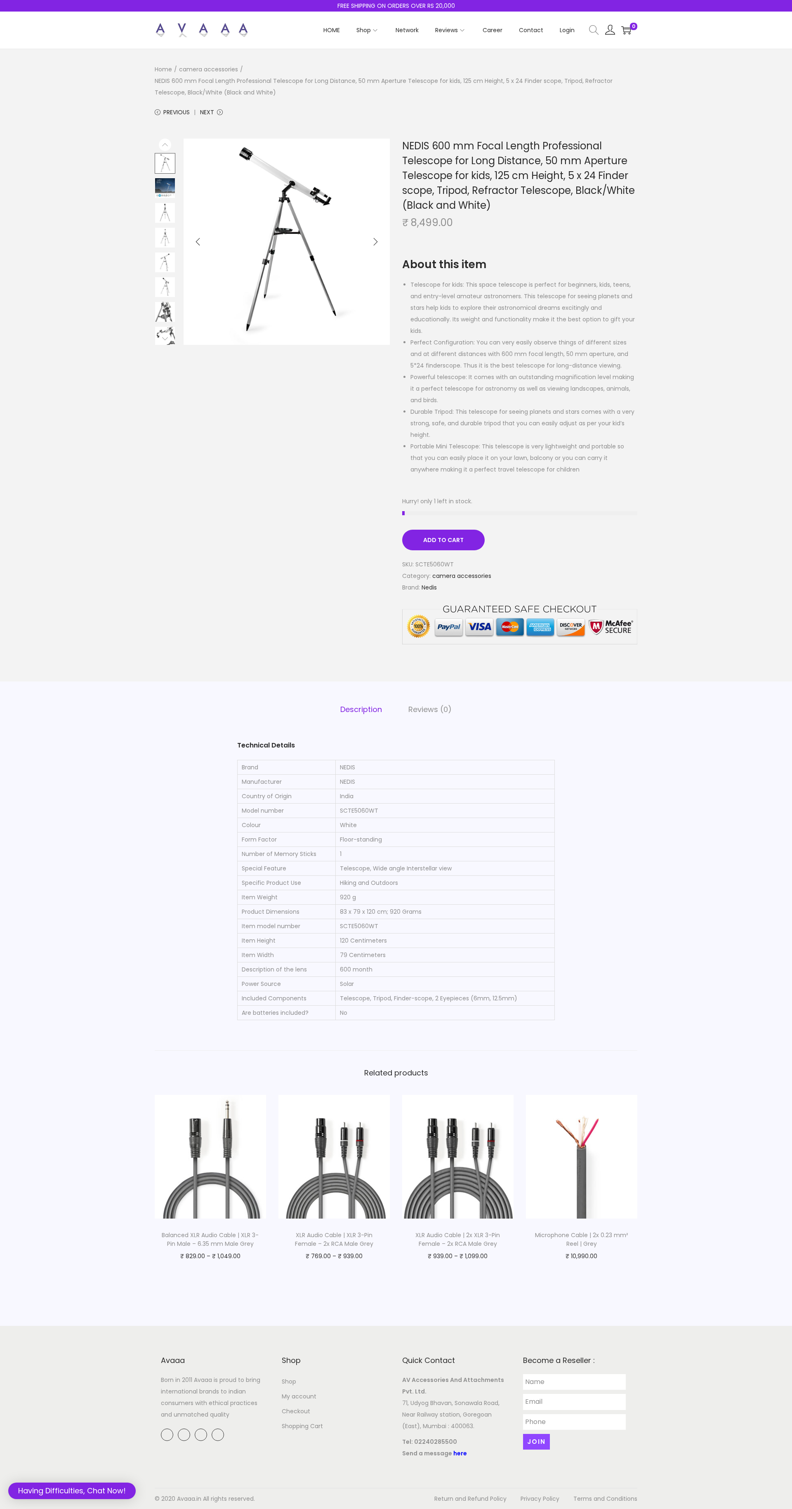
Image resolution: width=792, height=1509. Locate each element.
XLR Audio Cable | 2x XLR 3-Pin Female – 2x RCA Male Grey (457, 1239)
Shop (289, 1381)
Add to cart (443, 540)
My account (299, 1396)
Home (163, 69)
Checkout (296, 1411)
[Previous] (198, 241)
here (460, 1453)
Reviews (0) (430, 709)
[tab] (361, 709)
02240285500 (435, 1442)
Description (361, 709)
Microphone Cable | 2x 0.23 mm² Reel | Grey (581, 1239)
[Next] (375, 241)
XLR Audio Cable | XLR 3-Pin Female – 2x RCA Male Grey (334, 1239)
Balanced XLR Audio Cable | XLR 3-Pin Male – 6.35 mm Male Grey (210, 1239)
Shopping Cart (302, 1426)
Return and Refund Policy (470, 1499)
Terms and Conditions (605, 1499)
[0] (626, 30)
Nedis (429, 587)
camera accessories (208, 69)
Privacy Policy (540, 1499)
